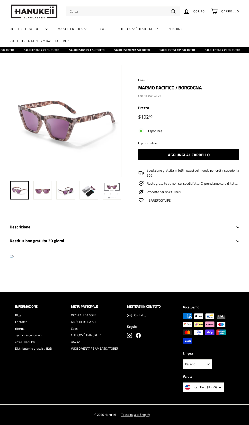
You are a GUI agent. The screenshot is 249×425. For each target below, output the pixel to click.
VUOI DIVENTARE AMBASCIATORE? (39, 41)
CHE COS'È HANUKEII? (138, 28)
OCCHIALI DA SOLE (27, 28)
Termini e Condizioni (28, 335)
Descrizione (20, 227)
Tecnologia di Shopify (135, 414)
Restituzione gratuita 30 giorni (37, 241)
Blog (18, 315)
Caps (104, 28)
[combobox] (123, 11)
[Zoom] (66, 121)
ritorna (175, 28)
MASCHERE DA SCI (74, 28)
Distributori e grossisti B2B (33, 348)
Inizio (141, 80)
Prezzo (143, 108)
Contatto (21, 321)
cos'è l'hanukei (25, 341)
